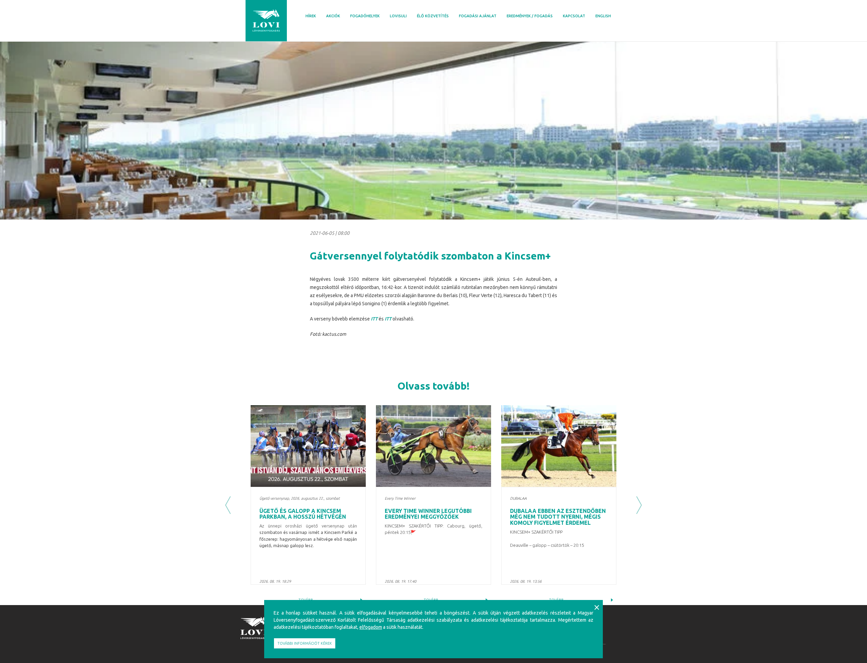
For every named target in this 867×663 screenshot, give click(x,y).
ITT (374, 319)
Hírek (310, 16)
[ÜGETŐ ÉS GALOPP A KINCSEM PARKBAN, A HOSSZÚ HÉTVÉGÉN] (308, 446)
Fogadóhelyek (365, 16)
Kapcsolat (574, 16)
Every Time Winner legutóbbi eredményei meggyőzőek (428, 514)
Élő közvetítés (433, 16)
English (603, 16)
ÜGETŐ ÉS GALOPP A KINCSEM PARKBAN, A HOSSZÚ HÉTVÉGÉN (302, 514)
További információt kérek (304, 643)
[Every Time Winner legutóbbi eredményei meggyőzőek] (433, 446)
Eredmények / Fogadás (530, 16)
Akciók (333, 16)
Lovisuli (398, 16)
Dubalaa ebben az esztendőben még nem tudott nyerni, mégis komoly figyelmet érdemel (558, 517)
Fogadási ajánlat (477, 16)
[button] (228, 505)
